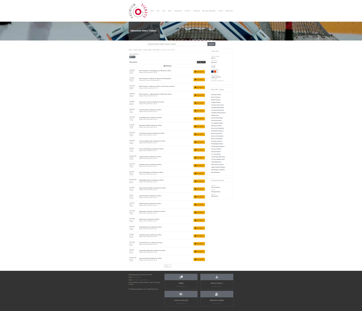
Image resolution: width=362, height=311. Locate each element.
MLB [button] (152, 11)
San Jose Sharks (216, 149)
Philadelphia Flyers (217, 144)
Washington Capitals (218, 169)
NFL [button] (163, 11)
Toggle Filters (202, 62)
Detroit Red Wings (217, 118)
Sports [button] (187, 11)
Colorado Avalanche (217, 110)
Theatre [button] (196, 11)
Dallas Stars (215, 115)
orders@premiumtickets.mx (140, 280)
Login (220, 11)
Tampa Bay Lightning (218, 157)
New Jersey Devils (216, 133)
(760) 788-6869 (210, 11)
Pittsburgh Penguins (218, 146)
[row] (167, 71)
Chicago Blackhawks (217, 107)
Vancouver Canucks (217, 164)
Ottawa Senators (216, 141)
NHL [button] (158, 11)
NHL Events (214, 196)
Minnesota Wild (216, 125)
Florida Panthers (216, 120)
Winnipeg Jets (215, 172)
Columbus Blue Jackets (218, 112)
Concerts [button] (178, 11)
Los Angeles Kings (217, 123)
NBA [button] (169, 11)
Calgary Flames (216, 102)
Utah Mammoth (216, 162)
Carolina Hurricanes (217, 105)
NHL (212, 58)
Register (229, 11)
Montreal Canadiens (217, 128)
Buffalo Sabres (215, 100)
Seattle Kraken (216, 151)
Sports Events (215, 187)
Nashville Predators (217, 131)
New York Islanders (217, 136)
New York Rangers (217, 138)
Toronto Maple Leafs (218, 159)
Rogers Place (215, 77)
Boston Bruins (215, 97)
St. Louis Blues (215, 154)
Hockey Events (215, 192)
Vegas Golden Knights (218, 167)
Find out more (180, 286)
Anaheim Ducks (216, 94)
